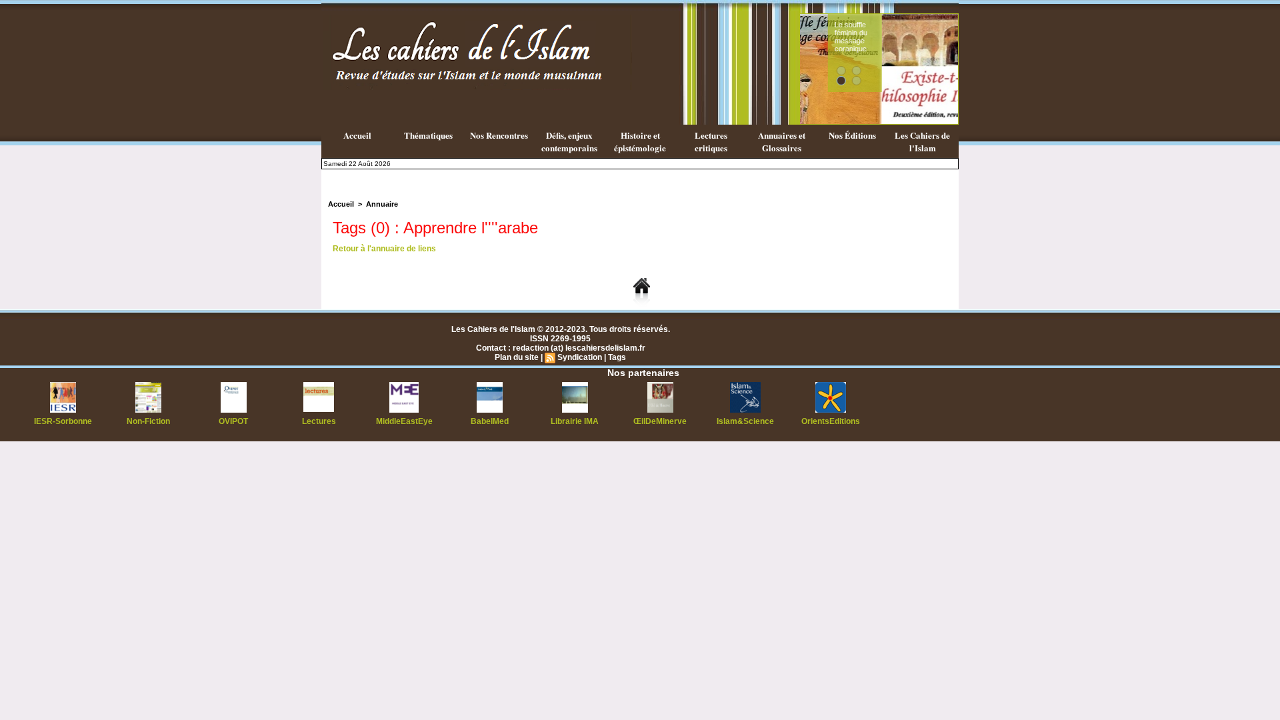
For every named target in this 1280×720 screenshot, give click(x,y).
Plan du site (517, 357)
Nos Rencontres (499, 135)
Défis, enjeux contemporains (569, 141)
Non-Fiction (148, 421)
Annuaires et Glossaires (781, 141)
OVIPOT (233, 421)
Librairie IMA (575, 421)
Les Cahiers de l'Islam (922, 141)
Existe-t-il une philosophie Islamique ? (922, 37)
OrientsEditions (830, 421)
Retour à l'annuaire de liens (384, 248)
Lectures (319, 421)
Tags (617, 357)
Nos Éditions (852, 135)
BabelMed (490, 421)
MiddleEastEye (404, 421)
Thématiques (428, 135)
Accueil (357, 135)
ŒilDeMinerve (660, 421)
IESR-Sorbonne (63, 421)
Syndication (579, 357)
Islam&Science (745, 421)
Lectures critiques (711, 141)
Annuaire (382, 204)
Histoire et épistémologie (640, 141)
